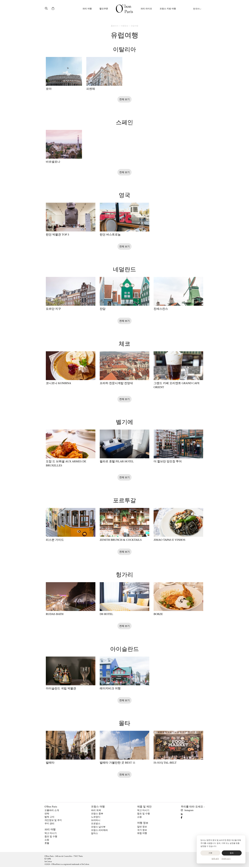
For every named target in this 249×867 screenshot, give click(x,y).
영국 (124, 195)
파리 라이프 (146, 8)
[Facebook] (182, 817)
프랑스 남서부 (98, 827)
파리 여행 (87, 8)
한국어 (196, 9)
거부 (210, 853)
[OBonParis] (124, 9)
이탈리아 (124, 49)
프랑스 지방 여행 (168, 8)
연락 (47, 813)
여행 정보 (142, 822)
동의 (232, 853)
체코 (124, 343)
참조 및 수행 (51, 836)
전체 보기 (124, 99)
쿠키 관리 (49, 823)
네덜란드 (124, 269)
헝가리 (124, 574)
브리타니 (95, 820)
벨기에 (124, 422)
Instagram (188, 810)
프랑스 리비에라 (99, 830)
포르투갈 (124, 500)
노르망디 (95, 817)
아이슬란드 (124, 649)
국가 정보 (142, 830)
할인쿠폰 (103, 8)
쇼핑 (47, 840)
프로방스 (95, 823)
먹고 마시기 (51, 833)
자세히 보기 (226, 859)
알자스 (94, 833)
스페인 (124, 122)
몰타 (124, 723)
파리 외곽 (96, 810)
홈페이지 (114, 26)
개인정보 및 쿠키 (53, 820)
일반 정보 (142, 826)
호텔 (47, 843)
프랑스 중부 (97, 813)
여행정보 (124, 26)
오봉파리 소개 (52, 810)
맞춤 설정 (215, 859)
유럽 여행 (142, 833)
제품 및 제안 (144, 806)
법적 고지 (49, 817)
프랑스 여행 (98, 806)
